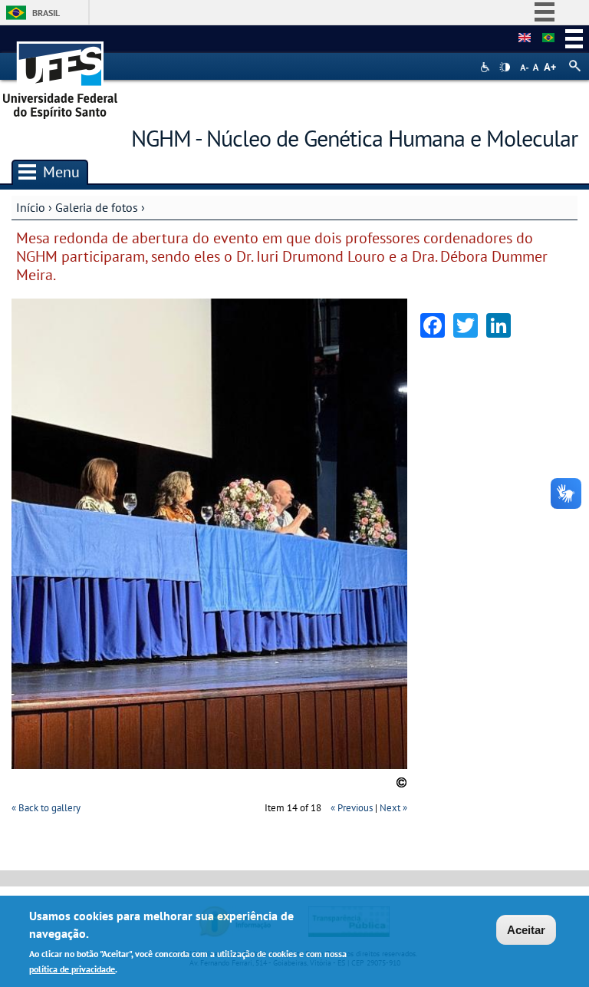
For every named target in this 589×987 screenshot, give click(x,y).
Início (30, 207)
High (504, 67)
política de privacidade (72, 969)
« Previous (352, 807)
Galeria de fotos (96, 207)
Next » (393, 807)
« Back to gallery (46, 807)
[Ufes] (60, 75)
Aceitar (526, 929)
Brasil (46, 12)
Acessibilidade (486, 67)
